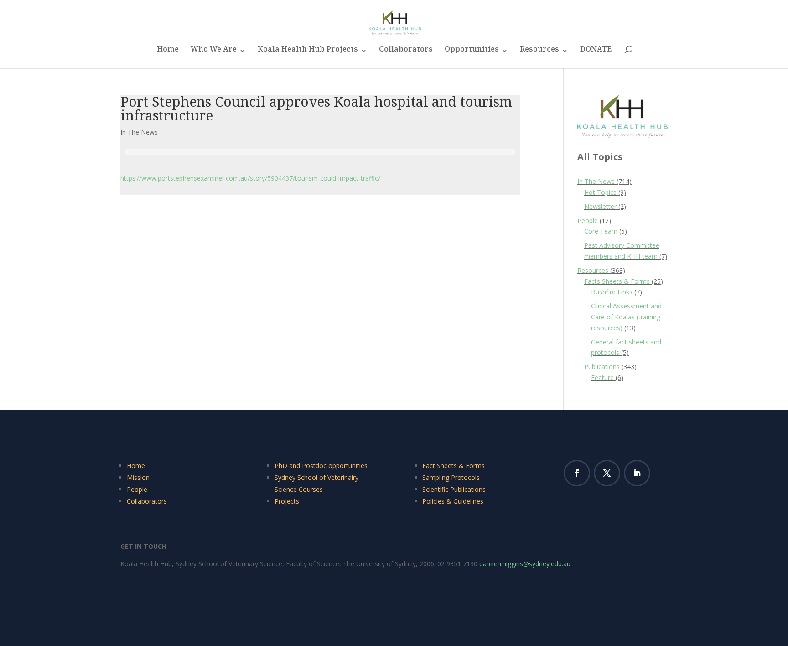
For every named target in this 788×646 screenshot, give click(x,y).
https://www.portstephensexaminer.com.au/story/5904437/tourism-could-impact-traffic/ (250, 178)
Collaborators (406, 51)
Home (168, 51)
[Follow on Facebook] (577, 473)
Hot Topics (600, 192)
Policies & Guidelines (452, 501)
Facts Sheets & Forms (617, 281)
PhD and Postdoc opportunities (321, 465)
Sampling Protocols (451, 477)
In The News (139, 132)
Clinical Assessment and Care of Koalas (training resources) (626, 317)
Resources (539, 51)
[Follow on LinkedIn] (637, 473)
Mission (138, 477)
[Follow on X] (607, 473)
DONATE (596, 51)
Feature (602, 377)
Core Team (600, 231)
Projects (287, 501)
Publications (602, 366)
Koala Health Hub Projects (308, 51)
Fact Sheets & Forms (453, 465)
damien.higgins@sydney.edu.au (524, 563)
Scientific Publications (454, 489)
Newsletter (600, 206)
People (587, 220)
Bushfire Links (611, 291)
